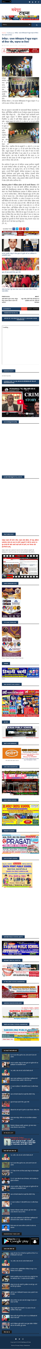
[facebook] (29, 2)
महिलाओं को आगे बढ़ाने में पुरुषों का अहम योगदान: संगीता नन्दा (24, 1110)
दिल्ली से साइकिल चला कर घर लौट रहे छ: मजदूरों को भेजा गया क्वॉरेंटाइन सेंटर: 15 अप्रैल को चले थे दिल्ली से (24, 1277)
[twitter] (35, 2)
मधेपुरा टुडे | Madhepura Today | (14, 1137)
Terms (12, 1345)
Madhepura (10, 33)
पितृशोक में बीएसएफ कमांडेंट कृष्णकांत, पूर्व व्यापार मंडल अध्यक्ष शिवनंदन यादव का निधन (23, 1126)
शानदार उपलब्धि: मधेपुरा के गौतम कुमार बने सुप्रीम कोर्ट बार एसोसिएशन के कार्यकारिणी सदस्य (19, 254)
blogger (24, 308)
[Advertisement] (20, 911)
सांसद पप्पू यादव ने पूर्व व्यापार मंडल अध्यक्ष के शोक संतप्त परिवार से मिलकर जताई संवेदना (19, 290)
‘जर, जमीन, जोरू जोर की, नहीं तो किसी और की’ (21, 1070)
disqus (30, 308)
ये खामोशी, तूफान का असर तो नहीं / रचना (20, 1139)
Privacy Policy (19, 1345)
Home (4, 33)
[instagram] (38, 2)
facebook (35, 308)
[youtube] (32, 2)
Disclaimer (27, 1345)
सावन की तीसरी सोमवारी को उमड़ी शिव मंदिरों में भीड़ (22, 1094)
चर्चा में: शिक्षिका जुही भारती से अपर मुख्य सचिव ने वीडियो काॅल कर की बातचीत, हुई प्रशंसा (23, 1324)
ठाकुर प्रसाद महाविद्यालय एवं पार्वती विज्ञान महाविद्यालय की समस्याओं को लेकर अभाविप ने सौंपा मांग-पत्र (23, 1079)
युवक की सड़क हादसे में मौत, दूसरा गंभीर (11, 272)
